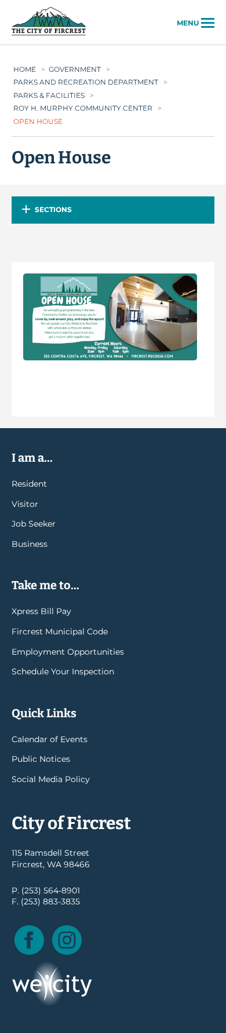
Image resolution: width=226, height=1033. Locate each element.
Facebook (29, 940)
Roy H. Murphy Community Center (82, 108)
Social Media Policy (51, 779)
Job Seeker (34, 524)
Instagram (67, 940)
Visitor (25, 504)
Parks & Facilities (49, 95)
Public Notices (41, 759)
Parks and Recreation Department (85, 82)
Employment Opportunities (68, 652)
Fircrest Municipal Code (60, 631)
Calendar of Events (50, 739)
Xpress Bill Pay (41, 611)
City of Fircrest (49, 34)
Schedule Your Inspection (63, 671)
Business (30, 544)
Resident (29, 484)
